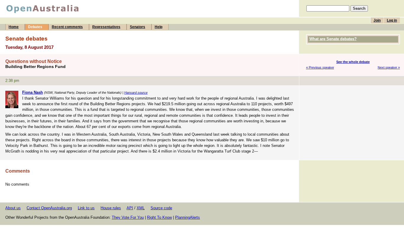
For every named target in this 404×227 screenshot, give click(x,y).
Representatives (106, 27)
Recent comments (67, 27)
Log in (392, 20)
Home (14, 27)
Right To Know (159, 217)
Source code (161, 208)
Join (377, 20)
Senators (137, 27)
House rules (111, 208)
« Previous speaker (320, 67)
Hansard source (136, 92)
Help (158, 27)
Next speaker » (389, 67)
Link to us (86, 208)
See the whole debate (353, 62)
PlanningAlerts (187, 217)
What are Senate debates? (333, 39)
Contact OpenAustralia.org (49, 208)
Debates (35, 27)
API (130, 208)
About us (13, 208)
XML (141, 208)
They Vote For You (128, 217)
